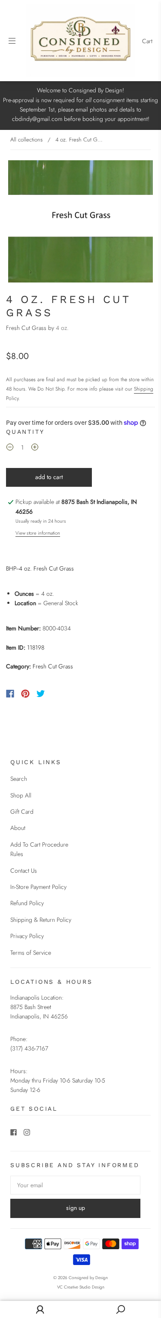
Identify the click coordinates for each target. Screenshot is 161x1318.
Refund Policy (27, 903)
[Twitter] (41, 693)
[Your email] (75, 1185)
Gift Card (21, 811)
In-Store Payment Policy (38, 887)
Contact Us (23, 870)
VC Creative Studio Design (80, 1287)
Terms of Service (30, 952)
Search (18, 778)
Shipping (143, 389)
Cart (147, 41)
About (17, 828)
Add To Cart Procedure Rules (39, 849)
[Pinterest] (25, 693)
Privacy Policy (27, 936)
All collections (26, 139)
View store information (37, 533)
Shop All (20, 795)
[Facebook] (10, 693)
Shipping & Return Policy (40, 919)
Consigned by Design (88, 1277)
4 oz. (62, 328)
